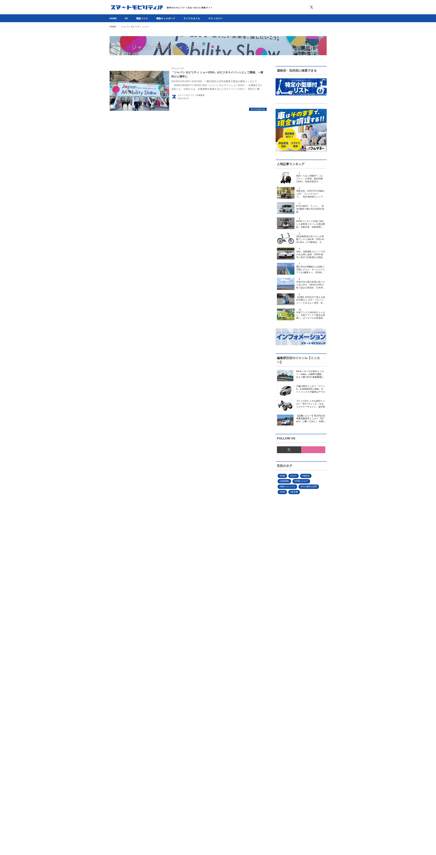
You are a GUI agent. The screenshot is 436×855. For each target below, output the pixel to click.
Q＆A (294, 476)
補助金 (306, 476)
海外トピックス (288, 486)
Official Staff (177, 68)
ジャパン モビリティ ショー (166, 47)
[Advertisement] (295, 611)
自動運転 (285, 481)
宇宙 (283, 492)
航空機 (295, 492)
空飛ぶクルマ (302, 481)
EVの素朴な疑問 (309, 486)
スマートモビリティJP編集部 (191, 95)
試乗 (283, 476)
